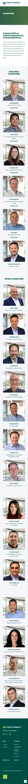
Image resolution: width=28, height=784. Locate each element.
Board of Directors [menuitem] (16, 750)
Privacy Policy (19, 770)
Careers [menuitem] (16, 760)
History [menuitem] (16, 753)
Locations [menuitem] (16, 756)
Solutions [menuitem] (5, 747)
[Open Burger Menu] (24, 3)
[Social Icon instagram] (6, 734)
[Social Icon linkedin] (4, 734)
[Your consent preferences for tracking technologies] (25, 781)
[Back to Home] (12, 3)
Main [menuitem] (4, 741)
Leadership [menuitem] (17, 747)
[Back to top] (5, 777)
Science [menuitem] (5, 744)
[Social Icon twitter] (9, 734)
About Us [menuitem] (16, 744)
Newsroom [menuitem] (6, 760)
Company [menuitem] (17, 741)
